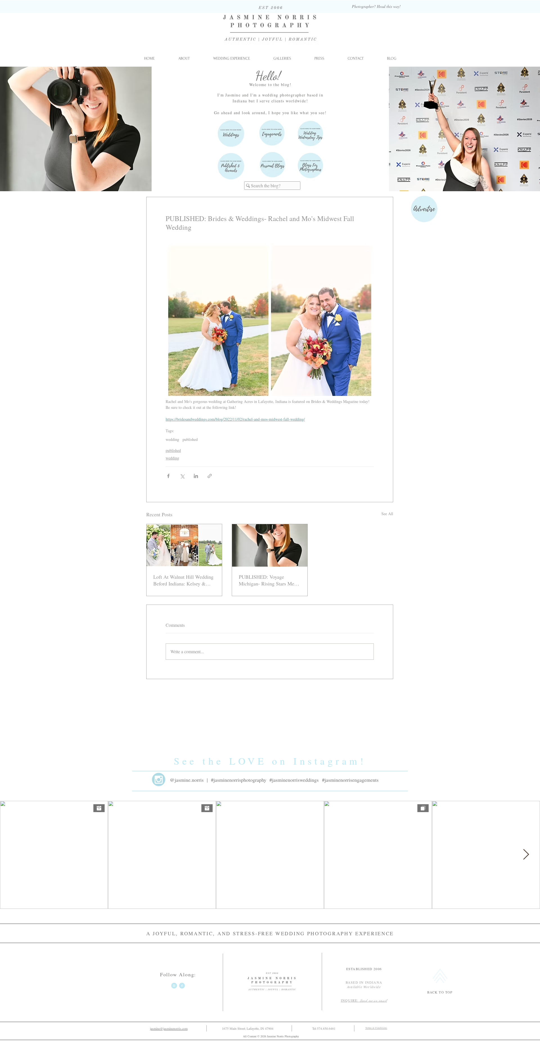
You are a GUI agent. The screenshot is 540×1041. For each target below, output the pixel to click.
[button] (282, 58)
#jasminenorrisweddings (294, 779)
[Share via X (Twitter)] (182, 476)
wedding (172, 439)
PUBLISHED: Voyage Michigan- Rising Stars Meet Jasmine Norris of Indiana (268, 580)
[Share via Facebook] (168, 476)
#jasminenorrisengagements (350, 779)
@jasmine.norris (187, 779)
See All (387, 513)
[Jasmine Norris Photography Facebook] (182, 985)
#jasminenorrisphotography (238, 779)
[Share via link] (209, 476)
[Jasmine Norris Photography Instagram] (174, 985)
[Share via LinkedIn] (196, 476)
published (190, 439)
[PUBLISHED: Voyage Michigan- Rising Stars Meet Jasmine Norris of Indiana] (269, 545)
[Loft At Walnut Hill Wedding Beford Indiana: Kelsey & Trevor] (184, 545)
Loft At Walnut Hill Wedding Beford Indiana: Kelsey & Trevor (183, 580)
